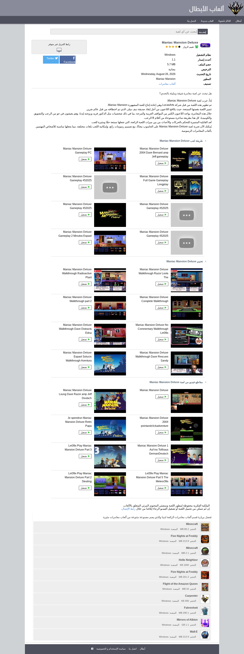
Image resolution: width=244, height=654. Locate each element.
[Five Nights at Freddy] (158, 536)
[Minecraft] (159, 524)
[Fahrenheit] (158, 607)
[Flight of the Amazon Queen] (161, 583)
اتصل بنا (191, 21)
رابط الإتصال (128, 508)
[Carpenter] (160, 595)
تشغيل (160, 163)
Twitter (50, 58)
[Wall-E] (158, 631)
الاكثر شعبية (224, 21)
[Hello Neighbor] (159, 559)
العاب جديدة (207, 21)
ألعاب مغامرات (167, 83)
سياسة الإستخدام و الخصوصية (111, 648)
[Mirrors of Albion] (161, 619)
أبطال (239, 21)
